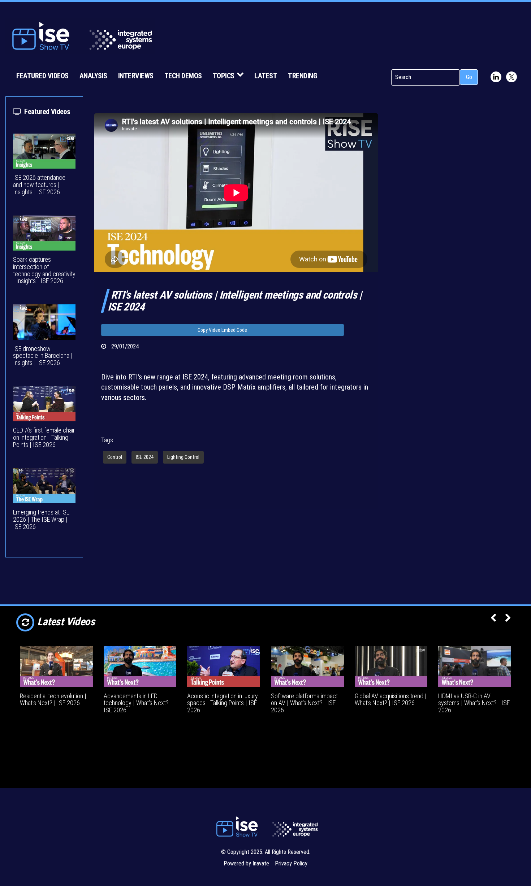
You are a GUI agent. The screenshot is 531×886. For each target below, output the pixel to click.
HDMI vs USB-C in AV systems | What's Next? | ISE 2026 (474, 703)
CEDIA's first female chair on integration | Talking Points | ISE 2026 (44, 437)
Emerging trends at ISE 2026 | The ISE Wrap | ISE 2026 (41, 519)
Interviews (136, 75)
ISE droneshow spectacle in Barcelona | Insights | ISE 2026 (43, 356)
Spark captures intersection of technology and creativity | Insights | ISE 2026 (44, 270)
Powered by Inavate (246, 863)
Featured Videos (42, 75)
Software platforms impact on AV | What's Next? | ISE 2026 (304, 703)
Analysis (93, 75)
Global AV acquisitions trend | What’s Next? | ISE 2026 (391, 699)
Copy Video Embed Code (222, 330)
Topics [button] (223, 75)
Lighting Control (183, 457)
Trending (302, 75)
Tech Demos (183, 75)
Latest (265, 75)
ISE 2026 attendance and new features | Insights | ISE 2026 (39, 185)
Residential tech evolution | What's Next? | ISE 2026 (53, 699)
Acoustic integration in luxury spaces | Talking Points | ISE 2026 (222, 703)
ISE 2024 (145, 457)
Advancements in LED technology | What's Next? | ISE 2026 (138, 703)
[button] (493, 618)
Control (114, 457)
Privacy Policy (291, 863)
